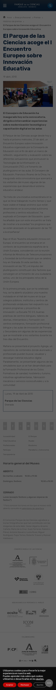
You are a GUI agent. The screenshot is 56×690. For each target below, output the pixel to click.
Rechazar (25, 685)
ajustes (40, 679)
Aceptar (9, 685)
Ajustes (40, 685)
